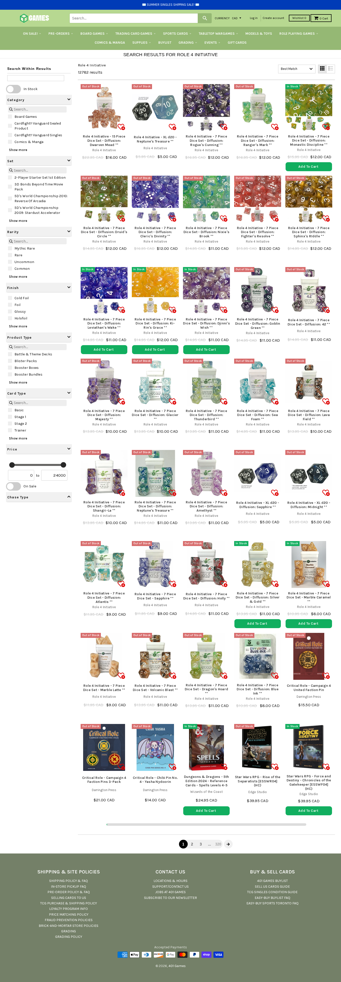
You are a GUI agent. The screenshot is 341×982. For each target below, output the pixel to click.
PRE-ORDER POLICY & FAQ (68, 892)
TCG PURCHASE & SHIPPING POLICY (68, 903)
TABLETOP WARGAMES (217, 33)
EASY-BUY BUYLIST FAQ (272, 898)
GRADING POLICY (68, 937)
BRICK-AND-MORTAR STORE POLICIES (68, 926)
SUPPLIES (140, 42)
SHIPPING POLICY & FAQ (68, 881)
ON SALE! (30, 33)
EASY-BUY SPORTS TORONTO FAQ (272, 903)
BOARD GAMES (92, 33)
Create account (273, 18)
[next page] (228, 844)
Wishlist (299, 18)
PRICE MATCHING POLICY (68, 914)
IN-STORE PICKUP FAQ (68, 886)
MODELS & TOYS (258, 33)
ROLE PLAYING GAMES (297, 33)
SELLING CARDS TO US (68, 898)
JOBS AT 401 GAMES (170, 892)
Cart (324, 18)
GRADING (186, 42)
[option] (39, 116)
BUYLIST (164, 42)
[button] (39, 100)
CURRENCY (222, 18)
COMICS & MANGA (110, 42)
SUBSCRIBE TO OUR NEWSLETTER (170, 898)
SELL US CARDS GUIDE (272, 886)
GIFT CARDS (237, 42)
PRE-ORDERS (59, 33)
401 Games (177, 966)
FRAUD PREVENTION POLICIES (69, 920)
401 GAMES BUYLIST (272, 881)
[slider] (12, 465)
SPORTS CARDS (175, 33)
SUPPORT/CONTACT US (170, 886)
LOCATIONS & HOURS (170, 881)
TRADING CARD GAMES (133, 33)
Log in (254, 18)
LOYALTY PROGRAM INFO (68, 909)
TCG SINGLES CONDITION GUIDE (272, 892)
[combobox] (296, 69)
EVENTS (210, 42)
